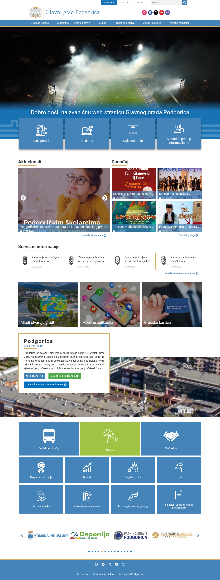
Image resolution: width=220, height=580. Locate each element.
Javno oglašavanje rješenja (132, 506)
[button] (23, 198)
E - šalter (87, 141)
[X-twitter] (155, 12)
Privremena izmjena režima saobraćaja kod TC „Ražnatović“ (137, 261)
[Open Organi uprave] (92, 23)
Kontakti (140, 2)
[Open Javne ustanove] (163, 23)
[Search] (184, 2)
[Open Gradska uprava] (51, 23)
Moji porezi (41, 141)
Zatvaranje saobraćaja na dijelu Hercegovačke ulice (91, 261)
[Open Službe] (108, 23)
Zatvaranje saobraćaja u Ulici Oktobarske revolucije (46, 261)
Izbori (179, 477)
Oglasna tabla (133, 141)
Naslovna (109, 2)
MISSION (110, 449)
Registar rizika (133, 477)
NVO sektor (171, 448)
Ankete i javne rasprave (87, 506)
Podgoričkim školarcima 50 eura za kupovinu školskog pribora (64, 227)
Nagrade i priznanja (41, 477)
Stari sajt (124, 2)
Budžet (87, 477)
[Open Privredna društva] (136, 23)
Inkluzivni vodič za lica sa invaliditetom (178, 506)
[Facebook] (150, 12)
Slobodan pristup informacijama (179, 141)
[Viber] (167, 12)
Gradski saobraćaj (48, 448)
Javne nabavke (41, 506)
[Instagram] (144, 12)
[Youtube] (161, 12)
